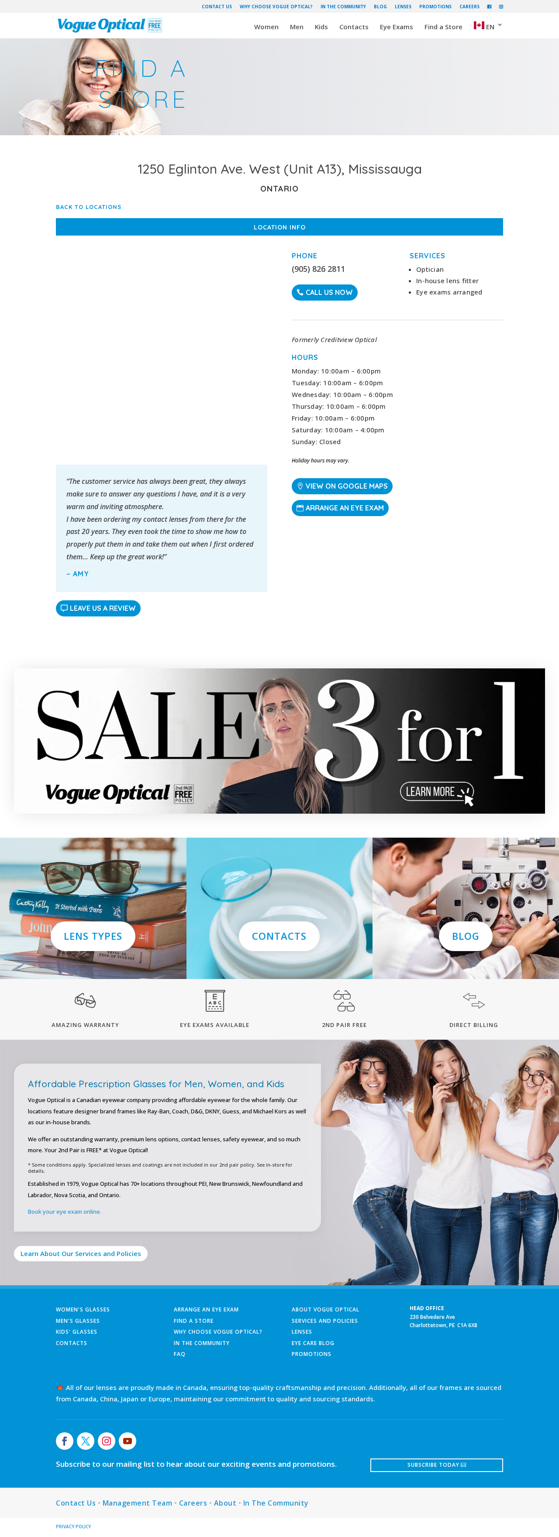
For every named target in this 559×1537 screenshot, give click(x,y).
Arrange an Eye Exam (345, 507)
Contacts (354, 27)
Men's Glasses (78, 1321)
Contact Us (217, 7)
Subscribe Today (433, 1465)
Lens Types (93, 935)
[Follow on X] (85, 1441)
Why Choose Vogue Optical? (276, 7)
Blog (380, 7)
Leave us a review (103, 608)
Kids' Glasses (76, 1331)
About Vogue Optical (325, 1309)
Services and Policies (325, 1321)
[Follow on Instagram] (106, 1441)
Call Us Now (329, 292)
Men (297, 27)
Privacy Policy (73, 1526)
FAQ (180, 1354)
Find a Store (443, 27)
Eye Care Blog (313, 1343)
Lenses (403, 7)
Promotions (435, 7)
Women (266, 27)
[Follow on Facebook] (64, 1441)
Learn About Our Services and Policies (81, 1253)
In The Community (343, 7)
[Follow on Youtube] (127, 1441)
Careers (469, 7)
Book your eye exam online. (64, 1211)
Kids (321, 27)
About (225, 1503)
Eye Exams (396, 27)
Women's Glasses (83, 1309)
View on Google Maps (347, 486)
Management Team (138, 1503)
